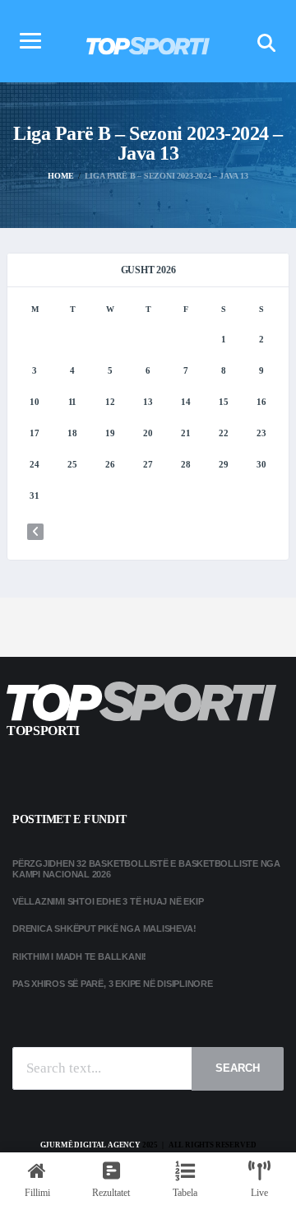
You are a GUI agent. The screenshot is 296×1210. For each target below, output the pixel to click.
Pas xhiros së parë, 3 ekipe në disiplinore (112, 984)
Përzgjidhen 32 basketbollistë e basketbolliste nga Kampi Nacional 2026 (146, 869)
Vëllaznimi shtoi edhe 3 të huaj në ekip (107, 901)
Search (237, 1068)
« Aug (35, 532)
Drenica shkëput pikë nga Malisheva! (104, 928)
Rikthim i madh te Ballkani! (79, 956)
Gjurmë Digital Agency (90, 1145)
